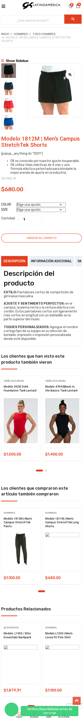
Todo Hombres (44, 34)
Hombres (21, 34)
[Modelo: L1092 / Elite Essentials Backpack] (21, 662)
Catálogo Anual (14, 381)
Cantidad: (8, 218)
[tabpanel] (21, 420)
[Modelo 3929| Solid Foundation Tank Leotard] (21, 420)
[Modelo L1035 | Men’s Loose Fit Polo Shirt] (62, 662)
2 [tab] (46, 470)
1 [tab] (39, 470)
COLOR (6, 204)
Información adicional (51, 261)
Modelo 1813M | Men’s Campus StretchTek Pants (18, 522)
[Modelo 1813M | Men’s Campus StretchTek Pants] (21, 550)
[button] (78, 6)
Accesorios (11, 627)
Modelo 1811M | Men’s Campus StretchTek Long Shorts (62, 522)
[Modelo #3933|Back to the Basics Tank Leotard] (62, 420)
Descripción (14, 261)
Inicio (5, 34)
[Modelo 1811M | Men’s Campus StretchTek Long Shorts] (62, 550)
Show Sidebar (17, 61)
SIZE (4, 210)
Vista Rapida (20, 436)
